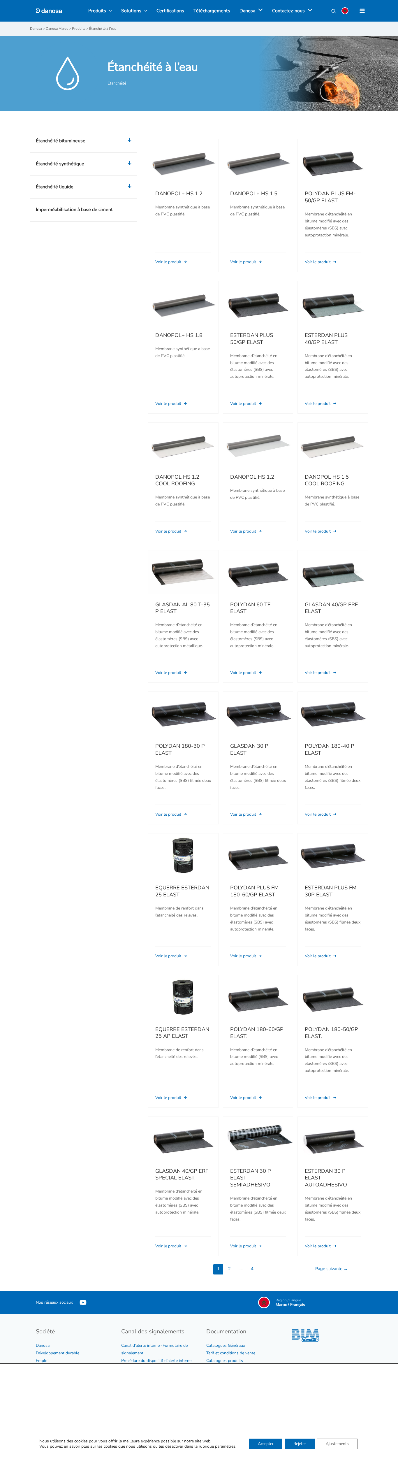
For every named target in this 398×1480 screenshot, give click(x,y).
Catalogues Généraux (225, 1345)
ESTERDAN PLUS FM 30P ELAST (331, 891)
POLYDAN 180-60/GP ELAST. (256, 1033)
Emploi (42, 1360)
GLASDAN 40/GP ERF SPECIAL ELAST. (181, 1174)
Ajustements (337, 1443)
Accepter (266, 1443)
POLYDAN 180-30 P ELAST (180, 749)
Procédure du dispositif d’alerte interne (156, 1360)
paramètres (225, 1446)
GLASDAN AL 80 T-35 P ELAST (182, 608)
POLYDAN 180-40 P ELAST (329, 749)
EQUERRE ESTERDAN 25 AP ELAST (182, 1033)
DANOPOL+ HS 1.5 (253, 193)
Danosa (43, 1345)
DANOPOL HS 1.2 (252, 476)
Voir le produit (168, 262)
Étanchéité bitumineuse (60, 141)
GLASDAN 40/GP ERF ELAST (331, 608)
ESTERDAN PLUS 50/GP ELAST (251, 339)
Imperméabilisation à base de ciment (74, 209)
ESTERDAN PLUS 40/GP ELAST (326, 339)
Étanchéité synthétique (60, 164)
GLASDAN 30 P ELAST (249, 749)
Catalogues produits (224, 1360)
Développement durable (57, 1353)
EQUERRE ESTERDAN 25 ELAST (182, 891)
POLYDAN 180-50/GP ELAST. (331, 1033)
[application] (259, 11)
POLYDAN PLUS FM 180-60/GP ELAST (254, 891)
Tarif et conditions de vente (230, 1353)
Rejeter (299, 1443)
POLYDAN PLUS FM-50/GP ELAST (330, 197)
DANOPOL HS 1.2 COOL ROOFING (177, 480)
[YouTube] (83, 1302)
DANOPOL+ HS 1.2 (178, 193)
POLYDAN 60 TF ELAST (250, 608)
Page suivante (331, 1269)
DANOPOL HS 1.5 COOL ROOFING (327, 480)
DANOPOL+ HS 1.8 (178, 335)
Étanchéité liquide (54, 187)
